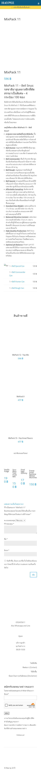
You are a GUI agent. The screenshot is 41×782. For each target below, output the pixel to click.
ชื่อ (6, 539)
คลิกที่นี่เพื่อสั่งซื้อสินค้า (20, 7)
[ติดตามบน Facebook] (16, 741)
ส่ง (33, 574)
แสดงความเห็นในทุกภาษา (14, 504)
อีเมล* (6, 694)
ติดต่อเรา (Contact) (30, 667)
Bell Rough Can (18, 288)
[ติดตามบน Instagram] (20, 741)
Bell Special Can (18, 266)
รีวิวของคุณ (9, 524)
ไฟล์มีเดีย (33, 663)
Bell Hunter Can (18, 281)
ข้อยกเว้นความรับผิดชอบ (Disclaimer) (23, 676)
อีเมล (6, 550)
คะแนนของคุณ (9, 520)
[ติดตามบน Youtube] (25, 741)
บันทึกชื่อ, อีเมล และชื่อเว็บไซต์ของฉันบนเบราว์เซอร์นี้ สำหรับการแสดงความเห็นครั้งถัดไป (20, 564)
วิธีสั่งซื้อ (34, 671)
